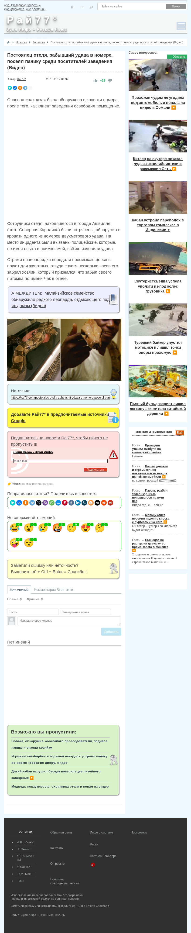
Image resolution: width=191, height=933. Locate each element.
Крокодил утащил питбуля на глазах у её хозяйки (146, 449)
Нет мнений (19, 590)
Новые (12, 599)
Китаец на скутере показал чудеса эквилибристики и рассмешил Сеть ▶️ (158, 164)
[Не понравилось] (110, 80)
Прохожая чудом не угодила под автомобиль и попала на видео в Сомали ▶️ (158, 102)
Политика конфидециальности (64, 881)
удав (50, 483)
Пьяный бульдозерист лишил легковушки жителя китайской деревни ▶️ (158, 409)
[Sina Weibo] (110, 503)
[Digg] (97, 503)
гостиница (39, 483)
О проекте (57, 863)
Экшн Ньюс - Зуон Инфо (33, 452)
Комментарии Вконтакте (53, 590)
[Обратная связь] (91, 7)
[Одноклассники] (20, 88)
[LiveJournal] (84, 503)
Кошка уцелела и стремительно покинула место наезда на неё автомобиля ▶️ (150, 472)
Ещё (180, 432)
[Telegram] (25, 88)
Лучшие (33, 599)
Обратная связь (61, 832)
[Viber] (45, 503)
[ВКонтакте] (15, 88)
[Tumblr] (71, 503)
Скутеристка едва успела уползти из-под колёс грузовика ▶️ (157, 286)
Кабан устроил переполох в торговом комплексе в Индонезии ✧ (158, 225)
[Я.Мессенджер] (10, 88)
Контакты (56, 848)
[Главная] (8, 42)
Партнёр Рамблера (103, 856)
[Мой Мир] (58, 503)
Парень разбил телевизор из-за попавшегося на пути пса (149, 496)
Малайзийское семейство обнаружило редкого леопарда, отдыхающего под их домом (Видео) (60, 299)
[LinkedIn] (78, 503)
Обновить (179, 56)
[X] (38, 503)
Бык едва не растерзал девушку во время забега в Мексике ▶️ (150, 545)
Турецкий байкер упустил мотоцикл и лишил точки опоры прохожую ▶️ (158, 347)
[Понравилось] (95, 80)
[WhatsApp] (52, 503)
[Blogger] (91, 503)
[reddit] (104, 503)
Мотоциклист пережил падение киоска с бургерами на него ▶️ (150, 518)
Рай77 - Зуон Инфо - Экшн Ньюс (32, 915)
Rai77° (21, 79)
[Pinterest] (65, 503)
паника (26, 483)
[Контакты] (82, 7)
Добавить (111, 631)
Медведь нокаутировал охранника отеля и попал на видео (60, 786)
